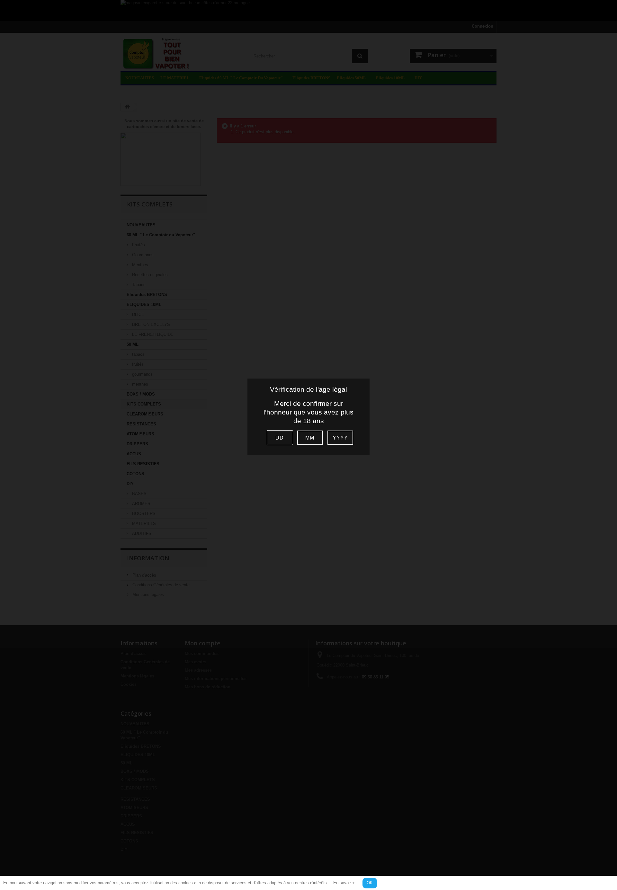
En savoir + (344, 882)
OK (370, 882)
